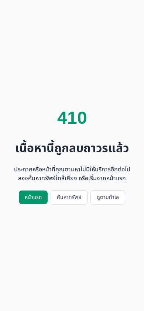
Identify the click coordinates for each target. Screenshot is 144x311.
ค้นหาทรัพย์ (69, 197)
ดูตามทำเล (108, 197)
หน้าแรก (33, 197)
